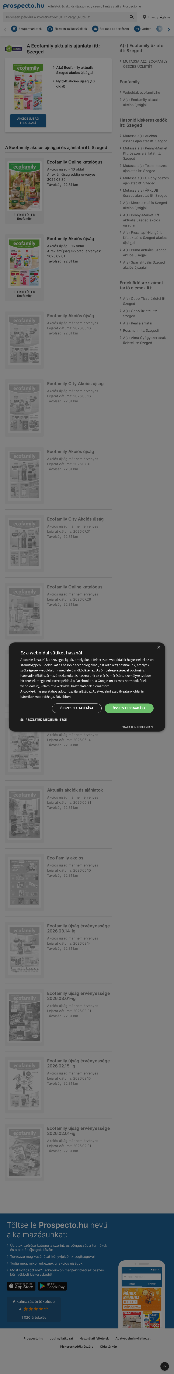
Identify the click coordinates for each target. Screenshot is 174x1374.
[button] (43, 719)
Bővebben (63, 696)
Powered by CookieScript (137, 727)
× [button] (158, 647)
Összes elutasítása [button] (76, 708)
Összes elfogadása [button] (129, 708)
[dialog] (87, 686)
